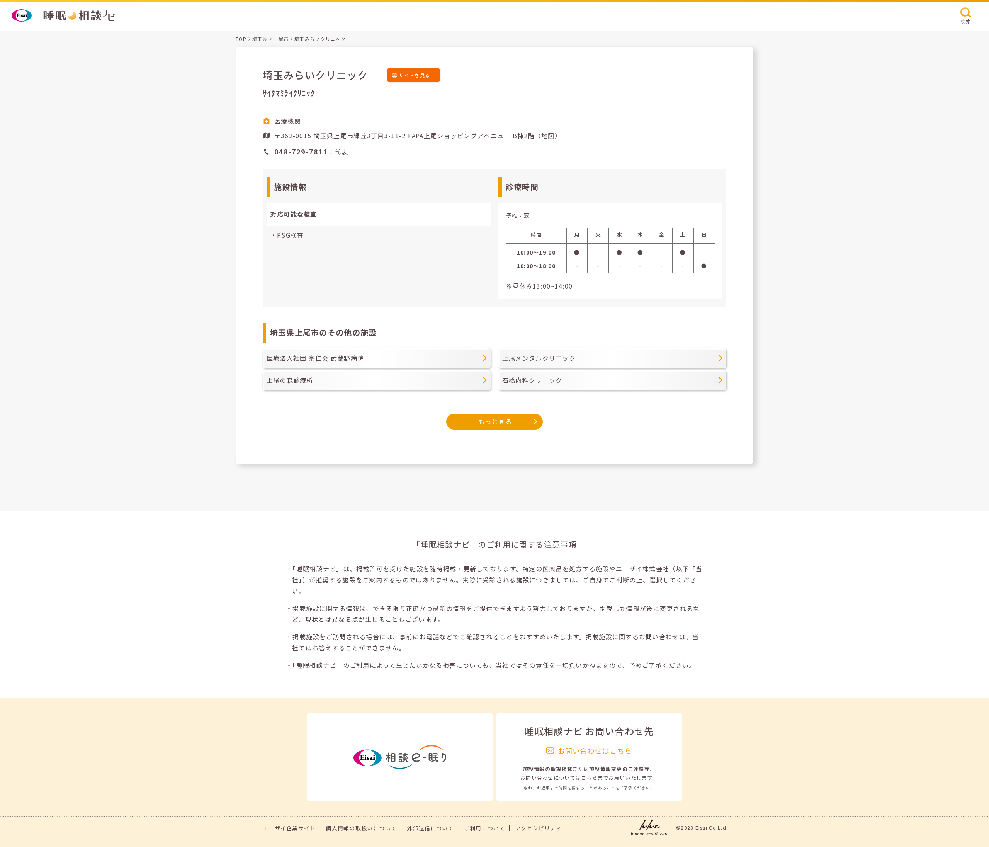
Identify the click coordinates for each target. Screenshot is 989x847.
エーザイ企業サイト (289, 828)
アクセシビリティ (538, 828)
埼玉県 (260, 39)
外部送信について (430, 828)
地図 (548, 135)
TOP (241, 39)
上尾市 (281, 39)
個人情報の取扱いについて (361, 828)
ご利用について (484, 828)
